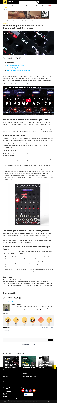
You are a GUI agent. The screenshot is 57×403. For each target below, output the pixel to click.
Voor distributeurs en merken (28, 376)
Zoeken (37, 2)
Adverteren (24, 373)
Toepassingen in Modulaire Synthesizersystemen (18, 68)
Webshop (43, 6)
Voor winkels (24, 375)
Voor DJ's (5, 393)
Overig (37, 6)
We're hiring (24, 378)
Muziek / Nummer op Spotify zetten (11, 398)
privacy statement (43, 401)
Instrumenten (15, 6)
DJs (4, 373)
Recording (5, 396)
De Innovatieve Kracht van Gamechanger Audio (18, 65)
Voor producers (7, 390)
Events (33, 6)
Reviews (28, 6)
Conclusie (9, 72)
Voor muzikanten (7, 391)
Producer (6, 6)
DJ (10, 6)
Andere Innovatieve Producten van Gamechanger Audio (20, 70)
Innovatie (22, 6)
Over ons (6, 9)
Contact (23, 379)
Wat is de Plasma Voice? (12, 67)
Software (5, 394)
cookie (35, 401)
